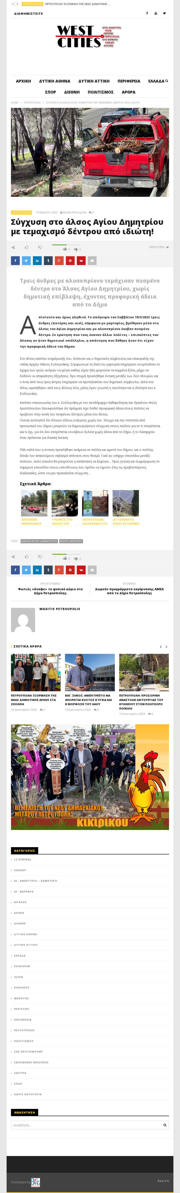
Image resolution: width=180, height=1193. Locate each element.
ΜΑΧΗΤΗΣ (21, 998)
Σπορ (50, 92)
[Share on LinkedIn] (37, 260)
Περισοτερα (157, 247)
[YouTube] (155, 13)
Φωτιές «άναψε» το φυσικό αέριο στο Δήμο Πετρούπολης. (50, 589)
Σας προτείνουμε (28, 1051)
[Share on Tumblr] (48, 260)
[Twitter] (164, 13)
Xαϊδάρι (20, 870)
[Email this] (92, 260)
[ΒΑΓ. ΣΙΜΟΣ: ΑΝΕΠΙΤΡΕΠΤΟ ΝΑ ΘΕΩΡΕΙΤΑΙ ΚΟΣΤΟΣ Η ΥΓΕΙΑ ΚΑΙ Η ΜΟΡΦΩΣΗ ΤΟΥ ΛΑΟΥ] (90, 672)
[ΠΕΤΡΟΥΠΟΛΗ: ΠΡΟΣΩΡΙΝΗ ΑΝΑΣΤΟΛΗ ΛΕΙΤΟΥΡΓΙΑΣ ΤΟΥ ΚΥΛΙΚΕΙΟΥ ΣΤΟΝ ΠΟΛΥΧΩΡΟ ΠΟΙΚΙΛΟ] (144, 672)
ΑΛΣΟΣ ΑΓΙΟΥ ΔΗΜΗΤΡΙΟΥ (39, 541)
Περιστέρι (21, 1008)
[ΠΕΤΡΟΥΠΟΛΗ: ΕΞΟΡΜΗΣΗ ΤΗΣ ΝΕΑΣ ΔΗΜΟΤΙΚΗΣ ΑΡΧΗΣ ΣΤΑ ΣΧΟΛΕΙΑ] (36, 672)
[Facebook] (147, 13)
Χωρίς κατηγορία (28, 1094)
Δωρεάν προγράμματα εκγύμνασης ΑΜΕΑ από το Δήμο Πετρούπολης (129, 589)
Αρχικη (163, 1180)
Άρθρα (128, 92)
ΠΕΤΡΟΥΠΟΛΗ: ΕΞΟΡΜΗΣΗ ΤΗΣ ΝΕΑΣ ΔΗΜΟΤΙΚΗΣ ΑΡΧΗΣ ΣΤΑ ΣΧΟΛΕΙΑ (34, 699)
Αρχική (23, 81)
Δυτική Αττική (94, 81)
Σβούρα (20, 1073)
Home (14, 102)
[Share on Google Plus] (59, 260)
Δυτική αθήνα (54, 81)
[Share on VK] (81, 260)
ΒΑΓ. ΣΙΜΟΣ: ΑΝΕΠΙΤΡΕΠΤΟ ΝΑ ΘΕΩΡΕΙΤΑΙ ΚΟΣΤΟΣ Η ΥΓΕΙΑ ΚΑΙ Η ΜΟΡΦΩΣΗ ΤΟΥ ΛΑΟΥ (88, 699)
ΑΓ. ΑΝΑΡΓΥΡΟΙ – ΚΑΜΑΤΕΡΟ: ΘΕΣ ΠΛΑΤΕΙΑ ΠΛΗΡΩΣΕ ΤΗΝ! (98, 4)
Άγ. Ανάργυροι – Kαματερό (35, 880)
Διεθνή (72, 92)
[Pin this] (70, 260)
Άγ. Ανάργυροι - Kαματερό (43, 4)
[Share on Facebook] (15, 260)
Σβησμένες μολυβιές (31, 1062)
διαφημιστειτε (28, 13)
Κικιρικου (22, 987)
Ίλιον (18, 977)
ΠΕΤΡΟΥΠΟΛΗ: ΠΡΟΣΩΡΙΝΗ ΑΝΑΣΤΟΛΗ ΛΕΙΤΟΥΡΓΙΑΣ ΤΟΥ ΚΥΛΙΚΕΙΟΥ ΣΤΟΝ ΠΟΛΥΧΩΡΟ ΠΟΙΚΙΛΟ (141, 701)
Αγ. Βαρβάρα (24, 891)
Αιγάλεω (20, 902)
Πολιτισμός (101, 92)
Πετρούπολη (32, 102)
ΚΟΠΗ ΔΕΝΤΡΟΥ (71, 541)
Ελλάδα (156, 81)
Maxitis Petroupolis (74, 212)
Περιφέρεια (129, 81)
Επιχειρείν (22, 966)
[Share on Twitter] (26, 260)
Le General (23, 859)
